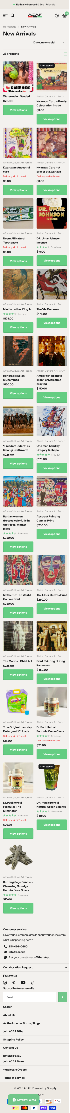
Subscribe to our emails (18, 988)
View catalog (5, 15)
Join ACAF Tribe (13, 1031)
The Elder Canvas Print (52, 595)
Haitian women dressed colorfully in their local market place (16, 522)
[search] (12, 15)
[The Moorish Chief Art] (18, 636)
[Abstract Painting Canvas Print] (52, 491)
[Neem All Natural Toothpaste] (18, 213)
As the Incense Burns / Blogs (21, 1023)
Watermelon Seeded (16, 96)
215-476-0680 (18, 946)
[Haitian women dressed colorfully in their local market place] (18, 491)
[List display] (65, 54)
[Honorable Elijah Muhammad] (18, 351)
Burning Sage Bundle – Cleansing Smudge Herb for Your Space (18, 886)
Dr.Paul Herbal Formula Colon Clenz (50, 729)
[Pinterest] (13, 982)
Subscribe (62, 997)
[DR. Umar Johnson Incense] (52, 213)
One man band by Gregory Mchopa (48, 448)
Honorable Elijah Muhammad (14, 378)
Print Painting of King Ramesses (51, 663)
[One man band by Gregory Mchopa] (52, 421)
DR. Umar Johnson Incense (48, 240)
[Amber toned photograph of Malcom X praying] (52, 351)
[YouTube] (23, 982)
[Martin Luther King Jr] (18, 284)
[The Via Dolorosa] (52, 284)
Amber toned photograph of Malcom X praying (50, 380)
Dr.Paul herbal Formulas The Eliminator (12, 807)
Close (35, 967)
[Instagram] (5, 982)
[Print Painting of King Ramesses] (52, 636)
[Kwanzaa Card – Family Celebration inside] (52, 76)
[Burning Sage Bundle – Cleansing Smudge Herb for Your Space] (18, 857)
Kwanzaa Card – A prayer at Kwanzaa (49, 169)
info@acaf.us (17, 952)
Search (7, 1007)
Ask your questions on (29, 957)
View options (18, 110)
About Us (9, 1015)
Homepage (9, 26)
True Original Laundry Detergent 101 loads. (17, 729)
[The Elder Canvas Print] (52, 570)
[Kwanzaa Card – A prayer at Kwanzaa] (52, 143)
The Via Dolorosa (48, 309)
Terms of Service (14, 1077)
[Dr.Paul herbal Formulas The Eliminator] (18, 777)
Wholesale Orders (15, 1069)
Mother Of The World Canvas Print (17, 597)
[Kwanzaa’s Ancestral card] (18, 143)
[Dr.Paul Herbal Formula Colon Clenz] (52, 702)
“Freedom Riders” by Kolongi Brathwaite (16, 448)
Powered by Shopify (44, 1088)
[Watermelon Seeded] (18, 76)
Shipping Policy (13, 1039)
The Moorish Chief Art (17, 661)
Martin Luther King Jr (17, 309)
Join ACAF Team (13, 1061)
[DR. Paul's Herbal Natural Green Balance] (52, 777)
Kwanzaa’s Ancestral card (16, 169)
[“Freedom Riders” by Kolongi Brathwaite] (18, 421)
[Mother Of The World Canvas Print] (18, 570)
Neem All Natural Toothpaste (14, 240)
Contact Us (10, 1047)
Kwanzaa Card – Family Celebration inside (52, 103)
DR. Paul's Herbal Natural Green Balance (51, 804)
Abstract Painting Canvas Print (48, 518)
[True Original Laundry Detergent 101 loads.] (18, 702)
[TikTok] (32, 982)
